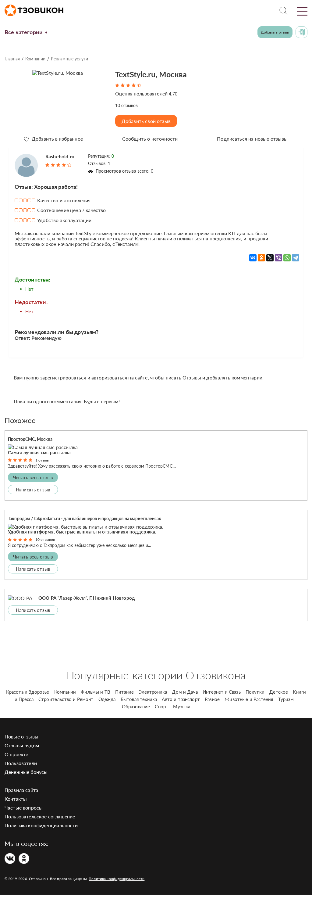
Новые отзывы (21, 736)
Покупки (255, 692)
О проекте (16, 754)
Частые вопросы (24, 807)
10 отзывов (45, 539)
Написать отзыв (33, 489)
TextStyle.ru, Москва (151, 74)
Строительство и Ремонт (66, 699)
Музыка (181, 706)
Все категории (24, 32)
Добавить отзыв (275, 32)
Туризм (286, 699)
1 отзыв (42, 460)
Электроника (153, 692)
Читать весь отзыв (33, 477)
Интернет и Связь (222, 692)
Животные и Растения (249, 699)
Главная (12, 58)
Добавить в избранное (56, 139)
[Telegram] (295, 257)
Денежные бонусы (26, 772)
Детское (278, 692)
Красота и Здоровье (27, 692)
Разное (212, 699)
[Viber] (278, 257)
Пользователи (21, 763)
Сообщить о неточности (150, 139)
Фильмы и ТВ (95, 692)
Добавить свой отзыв (146, 121)
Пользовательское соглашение (40, 816)
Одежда (107, 699)
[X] (270, 257)
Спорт (161, 706)
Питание (124, 692)
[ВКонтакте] (253, 257)
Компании (35, 58)
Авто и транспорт (181, 699)
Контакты (16, 799)
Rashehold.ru (59, 156)
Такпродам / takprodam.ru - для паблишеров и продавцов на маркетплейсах (84, 518)
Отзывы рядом (22, 745)
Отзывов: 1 (99, 163)
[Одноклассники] (261, 257)
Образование (136, 706)
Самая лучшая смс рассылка (39, 452)
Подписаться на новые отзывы (252, 139)
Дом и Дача (185, 692)
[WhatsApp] (287, 257)
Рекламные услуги (69, 58)
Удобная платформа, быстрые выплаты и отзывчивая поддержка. (82, 531)
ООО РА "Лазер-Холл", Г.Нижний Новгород (86, 598)
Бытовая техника (139, 699)
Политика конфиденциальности (41, 825)
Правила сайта (21, 790)
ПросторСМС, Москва (30, 439)
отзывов (126, 105)
